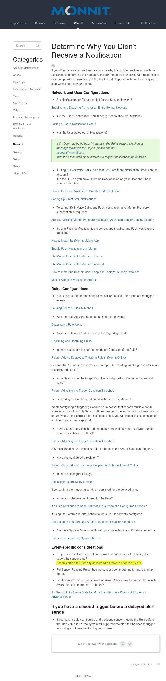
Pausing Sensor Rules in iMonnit (72, 308)
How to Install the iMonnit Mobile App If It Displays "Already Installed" (95, 272)
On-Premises (148, 23)
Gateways (60, 23)
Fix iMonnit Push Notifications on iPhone (77, 256)
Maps (16, 96)
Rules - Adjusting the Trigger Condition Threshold (83, 390)
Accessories (98, 23)
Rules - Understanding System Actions (76, 538)
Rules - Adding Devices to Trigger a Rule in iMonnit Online (88, 357)
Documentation (123, 23)
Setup (16, 159)
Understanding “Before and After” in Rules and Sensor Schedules (93, 522)
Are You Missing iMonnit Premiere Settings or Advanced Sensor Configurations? (102, 220)
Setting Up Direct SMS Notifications (73, 199)
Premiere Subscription (26, 117)
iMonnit (78, 23)
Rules (17, 144)
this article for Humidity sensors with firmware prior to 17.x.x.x (101, 563)
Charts (17, 75)
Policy (16, 110)
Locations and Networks (27, 89)
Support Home (18, 23)
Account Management (26, 68)
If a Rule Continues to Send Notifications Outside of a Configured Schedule (99, 506)
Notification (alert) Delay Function (72, 482)
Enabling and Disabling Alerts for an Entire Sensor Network (89, 107)
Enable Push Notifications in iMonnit (74, 248)
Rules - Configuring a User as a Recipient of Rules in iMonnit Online (94, 465)
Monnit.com (20, 103)
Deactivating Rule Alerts (66, 324)
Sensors (40, 23)
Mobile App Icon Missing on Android (74, 279)
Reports (17, 135)
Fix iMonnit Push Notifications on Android (77, 264)
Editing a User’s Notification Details (73, 124)
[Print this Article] (53, 66)
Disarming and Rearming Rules (71, 341)
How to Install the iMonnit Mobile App (75, 240)
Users (16, 166)
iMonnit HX (19, 173)
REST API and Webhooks (22, 126)
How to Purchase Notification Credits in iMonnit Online (85, 191)
